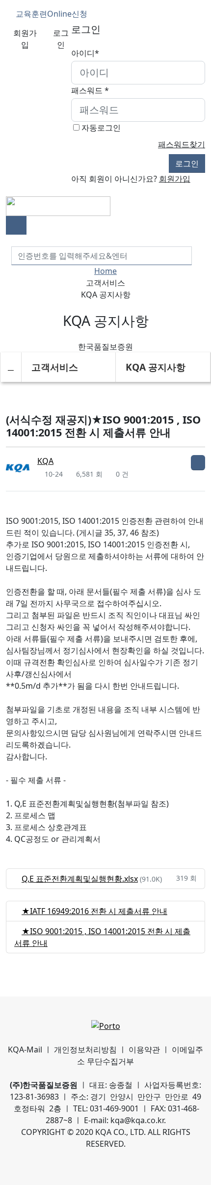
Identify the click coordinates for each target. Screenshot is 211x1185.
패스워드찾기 (181, 144)
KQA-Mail (25, 1049)
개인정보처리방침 (85, 1049)
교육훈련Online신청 (50, 13)
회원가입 (25, 38)
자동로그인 (101, 127)
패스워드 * (90, 90)
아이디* (85, 53)
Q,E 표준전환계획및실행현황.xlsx (80, 878)
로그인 (61, 38)
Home (105, 271)
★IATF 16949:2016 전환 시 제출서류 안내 (94, 911)
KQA (45, 461)
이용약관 (144, 1049)
